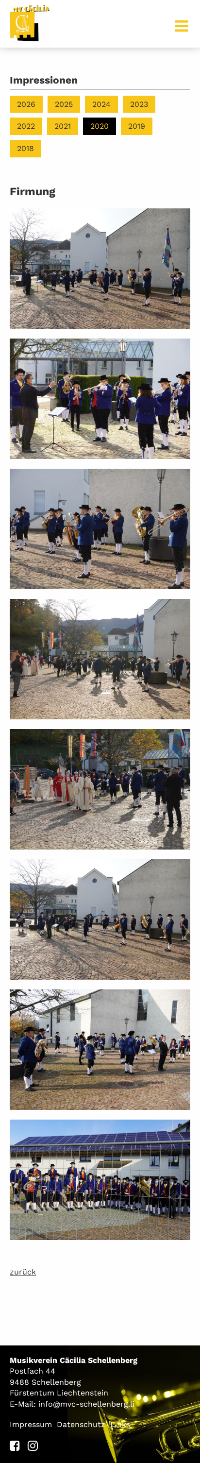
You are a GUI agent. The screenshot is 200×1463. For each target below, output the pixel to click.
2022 (26, 126)
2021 (62, 126)
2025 (64, 104)
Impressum (31, 1424)
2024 (101, 104)
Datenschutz (81, 1424)
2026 (26, 104)
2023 (139, 104)
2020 (99, 126)
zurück (23, 1271)
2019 (136, 126)
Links (120, 1424)
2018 (25, 148)
